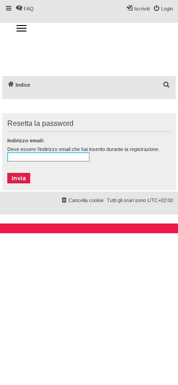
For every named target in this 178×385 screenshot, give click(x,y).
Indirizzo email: (25, 140)
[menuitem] (166, 84)
